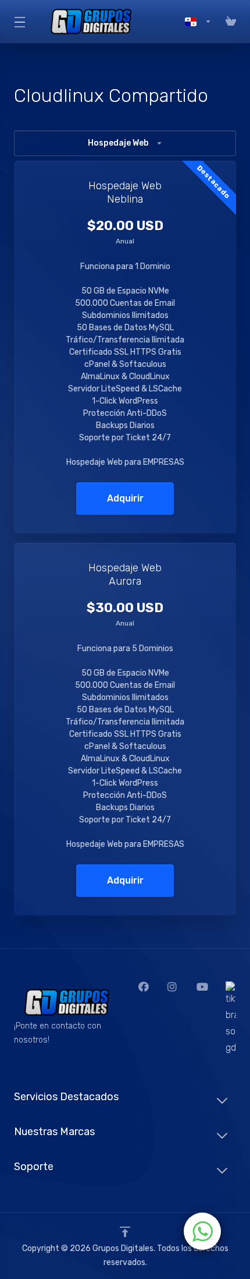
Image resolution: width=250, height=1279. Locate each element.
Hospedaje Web (118, 143)
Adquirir (125, 498)
